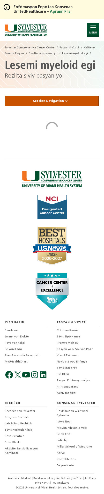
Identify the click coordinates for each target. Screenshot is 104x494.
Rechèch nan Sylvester (20, 411)
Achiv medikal (66, 393)
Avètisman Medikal (20, 478)
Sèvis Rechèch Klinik (18, 429)
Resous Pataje (14, 436)
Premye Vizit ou (68, 343)
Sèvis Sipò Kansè (68, 336)
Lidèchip (62, 440)
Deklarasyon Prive (72, 478)
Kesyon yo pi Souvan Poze (75, 349)
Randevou (12, 330)
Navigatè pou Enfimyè (72, 361)
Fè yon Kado (13, 349)
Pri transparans (67, 386)
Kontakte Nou (66, 459)
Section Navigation (49, 101)
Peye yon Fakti (15, 343)
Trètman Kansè (67, 330)
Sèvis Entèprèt (67, 368)
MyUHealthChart (16, 361)
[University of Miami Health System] (26, 30)
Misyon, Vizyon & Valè (72, 428)
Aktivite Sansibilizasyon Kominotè (21, 450)
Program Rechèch (17, 417)
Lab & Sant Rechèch (18, 423)
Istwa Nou (64, 421)
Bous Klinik (12, 442)
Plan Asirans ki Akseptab (22, 355)
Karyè (61, 453)
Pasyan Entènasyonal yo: (73, 380)
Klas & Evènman (67, 355)
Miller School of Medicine (74, 446)
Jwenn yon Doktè (17, 336)
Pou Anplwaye (60, 483)
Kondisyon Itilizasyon (46, 478)
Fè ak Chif (63, 434)
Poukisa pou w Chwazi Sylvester (72, 413)
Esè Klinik (63, 374)
